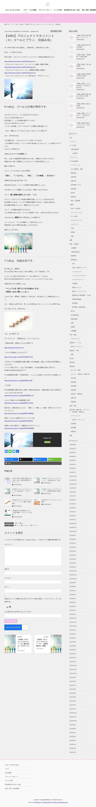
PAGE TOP (91, 781)
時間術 (73, 232)
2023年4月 (73, 602)
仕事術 (72, 204)
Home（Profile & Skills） (12, 765)
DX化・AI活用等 (75, 208)
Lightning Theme (47, 802)
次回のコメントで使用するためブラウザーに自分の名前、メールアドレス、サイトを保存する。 (32, 600)
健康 (71, 240)
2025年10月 (73, 484)
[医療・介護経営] (56, 642)
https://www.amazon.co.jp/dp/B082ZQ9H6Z (18, 421)
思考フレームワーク (77, 346)
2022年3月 (73, 653)
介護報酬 (73, 248)
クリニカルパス (76, 271)
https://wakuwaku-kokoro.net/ (14, 348)
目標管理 (73, 390)
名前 (6, 569)
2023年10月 (73, 578)
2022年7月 (73, 638)
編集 (72, 354)
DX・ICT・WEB (75, 370)
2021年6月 (73, 689)
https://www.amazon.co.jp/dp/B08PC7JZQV (18, 403)
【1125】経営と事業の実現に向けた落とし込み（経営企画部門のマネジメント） (22, 480)
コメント (8, 544)
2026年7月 (73, 448)
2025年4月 (73, 508)
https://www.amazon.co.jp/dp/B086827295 (18, 380)
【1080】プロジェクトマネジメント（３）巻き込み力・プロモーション (22, 491)
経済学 (73, 193)
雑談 (71, 435)
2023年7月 (73, 590)
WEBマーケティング (78, 419)
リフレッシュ (73, 157)
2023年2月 (73, 610)
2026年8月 (73, 444)
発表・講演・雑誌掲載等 (12, 788)
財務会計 (73, 196)
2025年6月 (73, 500)
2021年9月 (73, 677)
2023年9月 (73, 582)
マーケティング (75, 165)
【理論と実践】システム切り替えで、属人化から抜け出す (83, 85)
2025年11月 (73, 480)
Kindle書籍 (8, 772)
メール (7, 578)
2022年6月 (73, 642)
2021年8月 (73, 681)
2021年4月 (73, 697)
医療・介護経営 (56, 31)
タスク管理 (74, 216)
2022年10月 (73, 626)
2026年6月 (73, 452)
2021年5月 (73, 693)
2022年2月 (73, 657)
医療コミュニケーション (79, 291)
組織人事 (73, 181)
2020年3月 (73, 748)
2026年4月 (73, 460)
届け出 (73, 311)
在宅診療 (73, 378)
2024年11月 (73, 527)
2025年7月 (73, 496)
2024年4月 (73, 555)
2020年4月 (73, 744)
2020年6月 (73, 736)
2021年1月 (73, 709)
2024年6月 (73, 547)
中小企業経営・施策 (77, 169)
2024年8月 (73, 539)
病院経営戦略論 (76, 299)
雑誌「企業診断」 (76, 200)
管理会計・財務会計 (77, 394)
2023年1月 (73, 614)
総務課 (73, 327)
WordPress (37, 802)
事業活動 (73, 173)
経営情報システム (76, 185)
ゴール (18, 525)
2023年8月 (73, 586)
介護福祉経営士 (75, 252)
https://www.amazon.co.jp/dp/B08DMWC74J (19, 395)
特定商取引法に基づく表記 (13, 784)
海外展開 (73, 386)
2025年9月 (73, 488)
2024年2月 (73, 563)
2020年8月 (73, 728)
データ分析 (73, 145)
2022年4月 (73, 650)
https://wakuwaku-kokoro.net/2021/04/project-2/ (20, 67)
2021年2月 (73, 705)
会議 (72, 228)
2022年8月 (73, 634)
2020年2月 (73, 752)
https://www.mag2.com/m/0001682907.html (18, 357)
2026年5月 (73, 456)
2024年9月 (73, 535)
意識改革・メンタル (75, 342)
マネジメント (35, 525)
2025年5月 (73, 504)
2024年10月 (73, 531)
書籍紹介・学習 (74, 350)
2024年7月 (73, 543)
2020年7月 (73, 732)
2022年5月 (73, 646)
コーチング (73, 141)
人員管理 (74, 153)
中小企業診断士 (74, 161)
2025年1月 (73, 519)
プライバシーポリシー (11, 776)
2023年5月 (73, 598)
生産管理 (73, 177)
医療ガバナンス (76, 287)
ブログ (7, 769)
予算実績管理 (75, 149)
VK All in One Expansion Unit (60, 802)
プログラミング (75, 338)
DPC (73, 263)
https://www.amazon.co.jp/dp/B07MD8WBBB (19, 428)
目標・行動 (73, 405)
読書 (72, 236)
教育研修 (73, 382)
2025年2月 (73, 515)
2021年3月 (73, 701)
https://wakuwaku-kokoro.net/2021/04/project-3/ (20, 73)
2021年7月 (73, 685)
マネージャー (75, 224)
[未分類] (10, 642)
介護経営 (74, 283)
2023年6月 (73, 594)
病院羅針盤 (74, 319)
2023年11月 (73, 575)
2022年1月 (73, 661)
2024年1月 (73, 567)
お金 (71, 137)
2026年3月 (73, 464)
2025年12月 (73, 476)
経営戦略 (73, 189)
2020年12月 (73, 713)
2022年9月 (73, 630)
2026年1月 (73, 472)
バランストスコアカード (79, 275)
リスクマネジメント (78, 279)
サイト (6, 587)
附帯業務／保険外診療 (78, 307)
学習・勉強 (73, 334)
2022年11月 (73, 622)
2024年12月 (73, 523)
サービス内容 (9, 780)
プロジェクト (26, 525)
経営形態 (74, 303)
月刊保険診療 (75, 315)
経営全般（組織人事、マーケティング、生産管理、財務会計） (80, 411)
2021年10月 (73, 673)
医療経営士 (74, 260)
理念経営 (72, 362)
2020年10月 (73, 721)
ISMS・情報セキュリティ (79, 267)
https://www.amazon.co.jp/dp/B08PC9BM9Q (19, 413)
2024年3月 (73, 559)
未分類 (72, 358)
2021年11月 (73, 669)
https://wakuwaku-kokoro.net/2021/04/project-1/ (20, 61)
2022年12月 (73, 618)
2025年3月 (73, 511)
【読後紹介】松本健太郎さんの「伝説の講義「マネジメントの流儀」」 (22, 512)
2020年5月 (73, 740)
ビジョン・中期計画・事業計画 (80, 374)
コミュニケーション (77, 212)
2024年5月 (73, 551)
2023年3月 (73, 606)
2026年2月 (73, 468)
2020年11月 (73, 717)
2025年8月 (73, 492)
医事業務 (73, 256)
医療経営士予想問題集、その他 (81, 295)
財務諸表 (73, 402)
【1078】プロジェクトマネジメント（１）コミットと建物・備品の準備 (22, 501)
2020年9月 (73, 724)
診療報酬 (73, 331)
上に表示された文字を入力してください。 (18, 611)
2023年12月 (73, 571)
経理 (72, 323)
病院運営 (72, 366)
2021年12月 (73, 665)
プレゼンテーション (77, 220)
